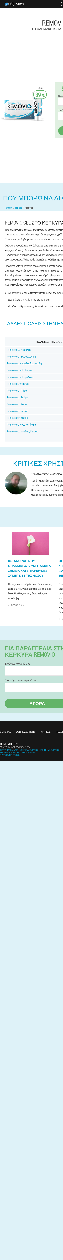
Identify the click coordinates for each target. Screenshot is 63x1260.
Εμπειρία (5, 731)
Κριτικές (46, 731)
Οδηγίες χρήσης (25, 731)
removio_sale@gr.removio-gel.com (15, 747)
